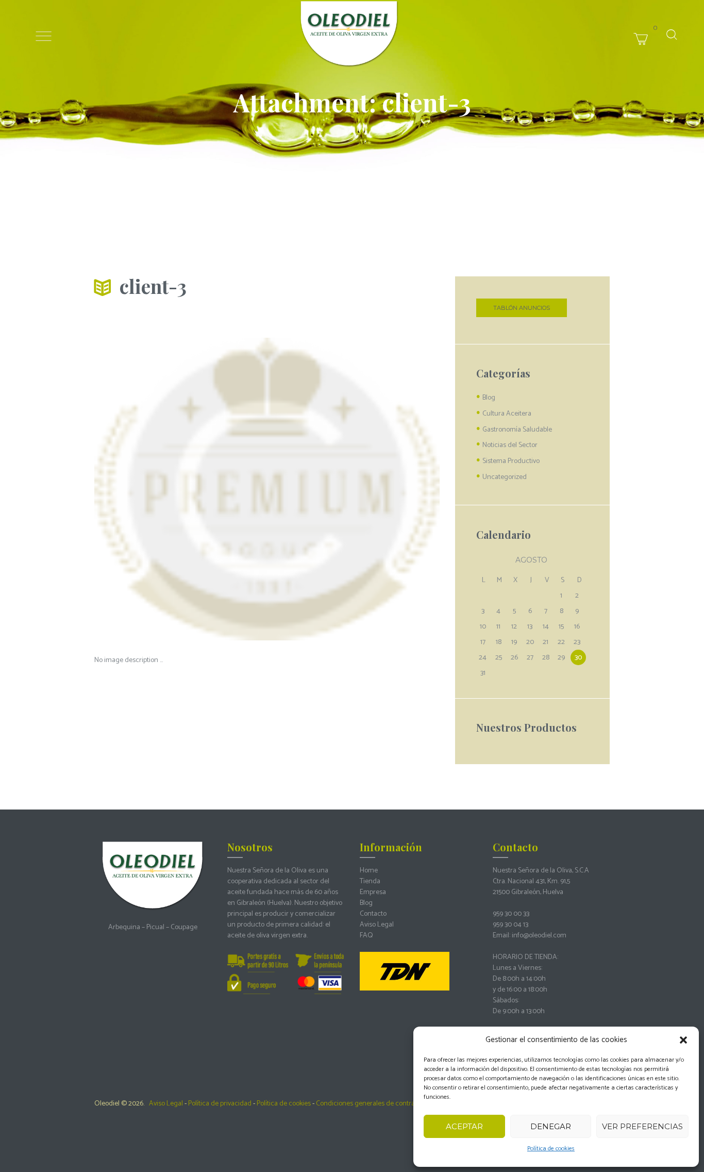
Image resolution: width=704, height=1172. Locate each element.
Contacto (373, 914)
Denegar (550, 1126)
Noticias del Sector (510, 445)
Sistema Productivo (511, 461)
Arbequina (124, 927)
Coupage (184, 927)
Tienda (370, 881)
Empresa (373, 892)
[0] (659, 28)
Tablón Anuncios (521, 307)
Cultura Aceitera (506, 414)
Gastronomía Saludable (517, 430)
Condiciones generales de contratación (374, 1104)
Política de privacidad (220, 1104)
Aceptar (464, 1126)
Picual (155, 927)
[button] (683, 1040)
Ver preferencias (642, 1126)
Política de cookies (551, 1148)
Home (369, 871)
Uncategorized (504, 477)
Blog (488, 398)
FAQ (366, 936)
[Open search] (671, 34)
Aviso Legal (377, 925)
